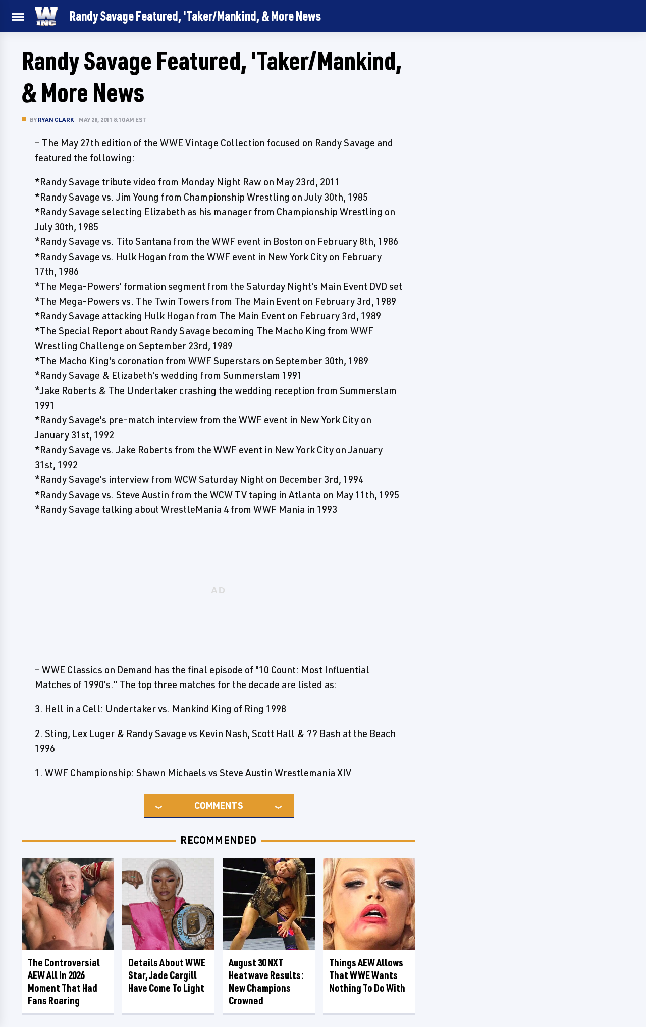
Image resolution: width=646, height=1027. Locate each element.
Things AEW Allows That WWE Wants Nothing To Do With (367, 975)
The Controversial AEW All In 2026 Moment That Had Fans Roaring (64, 981)
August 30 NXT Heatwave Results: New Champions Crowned (266, 981)
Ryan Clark (56, 119)
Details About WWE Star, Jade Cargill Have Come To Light (166, 975)
